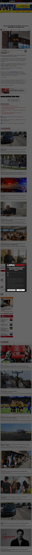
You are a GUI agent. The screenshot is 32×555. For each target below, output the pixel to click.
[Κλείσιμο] (25, 264)
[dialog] (16, 277)
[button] (16, 276)
